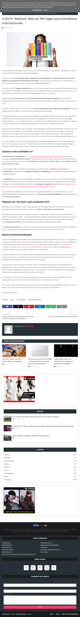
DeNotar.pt (29, 326)
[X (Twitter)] (33, 567)
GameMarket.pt (6, 547)
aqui (15, 292)
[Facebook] (26, 567)
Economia (64, 169)
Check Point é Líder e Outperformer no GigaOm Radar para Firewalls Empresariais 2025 (43, 426)
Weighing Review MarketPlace (50, 545)
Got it (46, 10)
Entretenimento (40, 461)
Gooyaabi (29, 614)
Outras (40, 470)
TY (15, 614)
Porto (12, 299)
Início (51, 614)
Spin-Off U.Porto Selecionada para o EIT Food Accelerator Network (36, 417)
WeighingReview (7, 545)
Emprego (40, 458)
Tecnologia (40, 479)
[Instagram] (40, 567)
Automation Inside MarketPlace (50, 550)
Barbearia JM (44, 552)
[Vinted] (53, 567)
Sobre (57, 614)
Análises (40, 454)
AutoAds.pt (44, 547)
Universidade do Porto (34, 299)
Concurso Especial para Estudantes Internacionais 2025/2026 (48, 156)
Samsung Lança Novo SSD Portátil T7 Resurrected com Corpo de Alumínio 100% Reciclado (40, 361)
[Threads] (46, 567)
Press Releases (21, 299)
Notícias (14, 13)
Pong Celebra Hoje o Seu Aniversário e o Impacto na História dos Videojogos (63, 361)
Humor (40, 464)
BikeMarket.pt (6, 543)
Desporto (54, 169)
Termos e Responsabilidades (69, 614)
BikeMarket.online (46, 543)
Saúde (40, 476)
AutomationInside (7, 550)
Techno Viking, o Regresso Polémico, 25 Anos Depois (31, 436)
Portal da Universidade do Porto (52, 229)
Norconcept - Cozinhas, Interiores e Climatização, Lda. (18, 554)
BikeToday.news (7, 552)
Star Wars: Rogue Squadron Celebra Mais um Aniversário (12, 360)
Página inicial (7, 13)
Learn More (36, 10)
